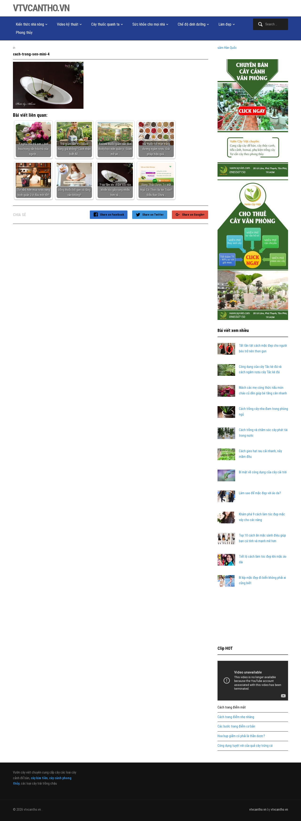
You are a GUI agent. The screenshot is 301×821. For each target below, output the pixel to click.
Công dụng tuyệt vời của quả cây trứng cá (245, 745)
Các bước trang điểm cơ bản (236, 726)
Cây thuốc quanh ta (105, 24)
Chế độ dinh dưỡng (192, 24)
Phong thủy (24, 32)
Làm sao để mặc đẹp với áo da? (260, 493)
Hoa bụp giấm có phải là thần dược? (241, 736)
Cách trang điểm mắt (232, 707)
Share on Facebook (112, 214)
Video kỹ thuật (67, 24)
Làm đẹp (224, 24)
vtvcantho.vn (41, 8)
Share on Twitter (153, 214)
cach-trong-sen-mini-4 (31, 54)
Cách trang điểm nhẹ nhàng (236, 717)
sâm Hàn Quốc (227, 48)
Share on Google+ (193, 214)
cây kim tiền (39, 778)
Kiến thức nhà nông (30, 24)
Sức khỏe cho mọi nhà (148, 24)
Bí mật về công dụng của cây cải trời (263, 472)
